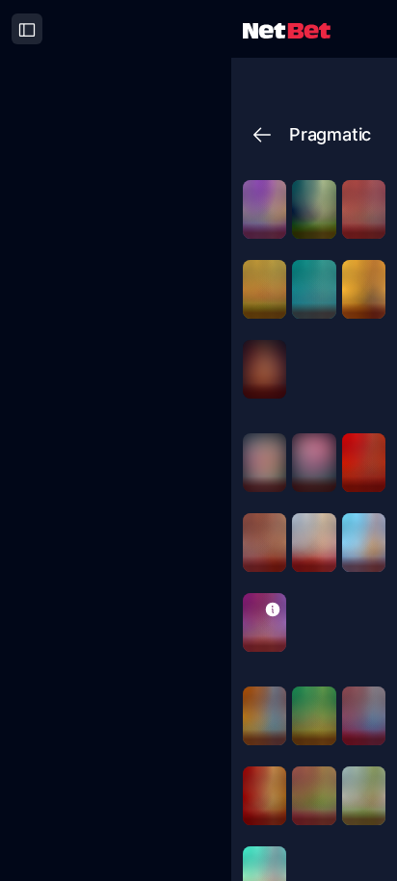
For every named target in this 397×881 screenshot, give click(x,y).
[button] (272, 608)
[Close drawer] (27, 28)
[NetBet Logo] (287, 29)
